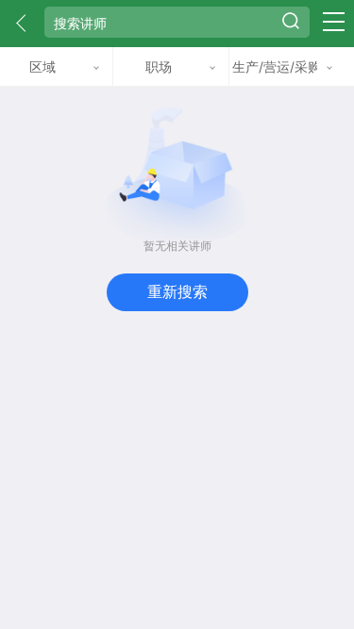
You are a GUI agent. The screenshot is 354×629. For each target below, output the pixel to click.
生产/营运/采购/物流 (274, 66)
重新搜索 (177, 292)
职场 (158, 66)
